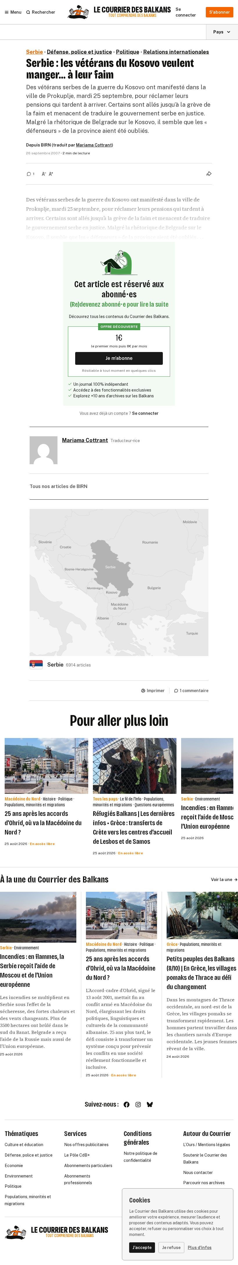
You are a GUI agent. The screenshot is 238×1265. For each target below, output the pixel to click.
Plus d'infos (200, 1247)
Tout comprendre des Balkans (132, 15)
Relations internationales (176, 52)
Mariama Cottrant (94, 145)
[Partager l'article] (209, 173)
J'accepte (142, 1247)
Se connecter (145, 413)
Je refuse (171, 1247)
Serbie (34, 52)
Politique (127, 52)
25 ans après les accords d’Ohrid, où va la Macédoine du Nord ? (43, 823)
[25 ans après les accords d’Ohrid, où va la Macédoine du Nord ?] (46, 766)
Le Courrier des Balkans (132, 10)
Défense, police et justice (79, 52)
